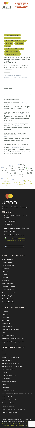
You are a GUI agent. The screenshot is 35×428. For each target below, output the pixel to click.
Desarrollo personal (11, 135)
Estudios (16, 103)
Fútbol (8, 46)
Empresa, (7, 146)
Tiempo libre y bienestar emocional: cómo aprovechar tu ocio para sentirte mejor (17, 118)
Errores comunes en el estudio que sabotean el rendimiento (17, 108)
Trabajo (6, 147)
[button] (30, 5)
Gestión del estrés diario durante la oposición (17, 129)
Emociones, (24, 144)
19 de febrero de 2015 (15, 75)
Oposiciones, (8, 103)
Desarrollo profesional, (12, 144)
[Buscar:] (17, 94)
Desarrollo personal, (18, 112)
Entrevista (9, 43)
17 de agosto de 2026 (18, 114)
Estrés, (27, 124)
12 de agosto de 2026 (19, 125)
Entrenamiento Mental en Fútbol (15, 40)
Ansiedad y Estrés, (19, 124)
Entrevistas (19, 43)
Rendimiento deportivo (12, 54)
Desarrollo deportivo (12, 35)
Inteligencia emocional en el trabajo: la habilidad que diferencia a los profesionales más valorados (17, 152)
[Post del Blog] (17, 23)
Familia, (6, 133)
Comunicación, (21, 133)
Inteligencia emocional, (18, 146)
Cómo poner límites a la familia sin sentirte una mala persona (16, 140)
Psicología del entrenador (14, 49)
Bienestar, (7, 112)
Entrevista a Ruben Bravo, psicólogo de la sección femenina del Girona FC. (17, 59)
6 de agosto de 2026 (18, 147)
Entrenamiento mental (12, 38)
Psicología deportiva (12, 51)
